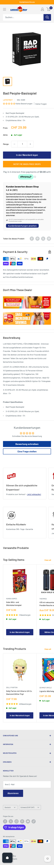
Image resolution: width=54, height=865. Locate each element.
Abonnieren (13, 793)
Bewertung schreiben (27, 444)
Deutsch (8, 807)
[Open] (7, 858)
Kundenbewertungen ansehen (22, 226)
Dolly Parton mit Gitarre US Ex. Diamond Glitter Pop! (19, 692)
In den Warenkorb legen (27, 155)
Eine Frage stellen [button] (27, 451)
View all (47, 560)
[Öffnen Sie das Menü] (4, 9)
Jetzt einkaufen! (34, 494)
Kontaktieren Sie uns (27, 2)
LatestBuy (8, 100)
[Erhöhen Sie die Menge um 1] (30, 144)
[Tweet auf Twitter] (43, 239)
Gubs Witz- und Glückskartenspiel (13, 603)
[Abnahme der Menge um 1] (14, 144)
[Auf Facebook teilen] (32, 239)
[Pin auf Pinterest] (37, 239)
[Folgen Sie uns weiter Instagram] (16, 821)
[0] (48, 9)
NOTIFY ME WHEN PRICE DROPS (27, 164)
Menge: (6, 144)
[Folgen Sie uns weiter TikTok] (34, 821)
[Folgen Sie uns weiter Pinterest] (22, 821)
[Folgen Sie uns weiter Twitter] (11, 821)
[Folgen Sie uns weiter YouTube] (28, 821)
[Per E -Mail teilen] (49, 239)
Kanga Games (11, 599)
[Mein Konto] (42, 9)
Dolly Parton (11, 687)
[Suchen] (47, 17)
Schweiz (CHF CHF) (27, 807)
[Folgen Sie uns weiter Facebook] (5, 821)
